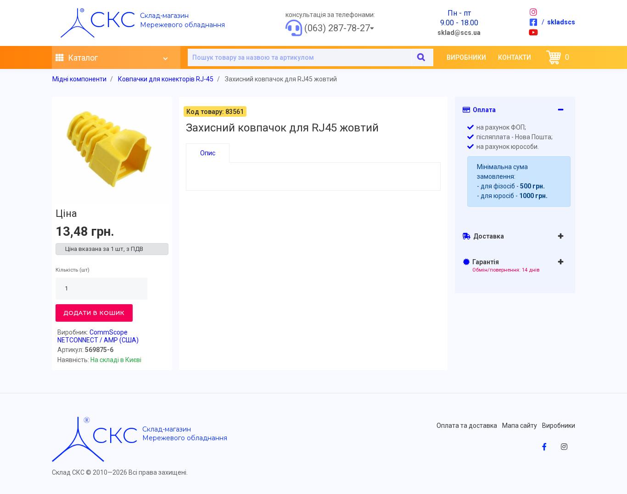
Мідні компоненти (79, 79)
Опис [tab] (207, 153)
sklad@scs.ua (459, 32)
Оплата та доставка (467, 425)
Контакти (514, 57)
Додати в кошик (94, 312)
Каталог (82, 57)
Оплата (483, 110)
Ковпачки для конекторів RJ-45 (165, 79)
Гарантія (505, 265)
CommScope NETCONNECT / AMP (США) (98, 336)
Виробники (466, 57)
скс (112, 19)
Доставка (487, 236)
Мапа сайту (519, 425)
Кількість (67, 270)
